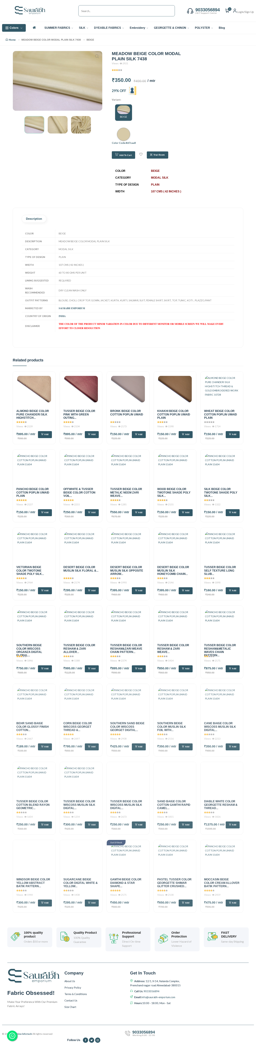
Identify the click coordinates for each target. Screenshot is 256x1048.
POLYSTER (203, 27)
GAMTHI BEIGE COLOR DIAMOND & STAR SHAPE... (125, 883)
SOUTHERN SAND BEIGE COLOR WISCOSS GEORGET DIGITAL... (127, 726)
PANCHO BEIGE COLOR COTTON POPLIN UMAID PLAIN (32, 492)
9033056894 (151, 991)
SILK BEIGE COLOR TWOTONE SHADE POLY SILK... (220, 492)
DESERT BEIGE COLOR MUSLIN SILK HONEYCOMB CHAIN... (173, 570)
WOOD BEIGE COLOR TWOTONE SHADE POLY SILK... (174, 492)
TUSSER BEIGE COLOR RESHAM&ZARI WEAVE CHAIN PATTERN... (126, 648)
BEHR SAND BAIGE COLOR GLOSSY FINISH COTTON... (32, 726)
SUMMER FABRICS (57, 27)
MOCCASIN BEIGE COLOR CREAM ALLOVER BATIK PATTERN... (221, 883)
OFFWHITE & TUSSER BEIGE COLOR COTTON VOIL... (79, 492)
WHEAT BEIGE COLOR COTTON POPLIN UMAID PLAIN (220, 414)
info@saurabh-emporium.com (158, 997)
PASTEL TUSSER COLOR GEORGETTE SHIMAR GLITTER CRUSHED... (174, 883)
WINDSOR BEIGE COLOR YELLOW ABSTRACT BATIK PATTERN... (33, 883)
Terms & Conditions (75, 994)
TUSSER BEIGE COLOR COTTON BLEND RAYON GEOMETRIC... (33, 804)
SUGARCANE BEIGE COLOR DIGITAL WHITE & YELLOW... (80, 883)
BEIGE (123, 116)
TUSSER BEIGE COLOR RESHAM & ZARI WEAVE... (173, 648)
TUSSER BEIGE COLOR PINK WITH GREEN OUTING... (79, 414)
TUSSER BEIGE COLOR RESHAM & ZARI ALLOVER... (79, 648)
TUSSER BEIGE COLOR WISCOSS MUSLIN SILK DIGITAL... (79, 804)
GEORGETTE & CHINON (170, 27)
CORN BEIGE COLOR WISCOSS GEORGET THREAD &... (77, 726)
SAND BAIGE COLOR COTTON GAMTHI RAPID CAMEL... (173, 804)
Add (46, 434)
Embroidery (138, 27)
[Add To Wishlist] (141, 154)
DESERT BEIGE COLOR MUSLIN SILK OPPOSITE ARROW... (126, 570)
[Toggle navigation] (75, 10)
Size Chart (70, 1006)
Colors (14, 27)
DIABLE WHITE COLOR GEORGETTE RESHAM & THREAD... (221, 804)
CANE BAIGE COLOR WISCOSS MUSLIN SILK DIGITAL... (220, 726)
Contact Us (70, 1000)
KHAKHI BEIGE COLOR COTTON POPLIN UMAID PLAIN (173, 414)
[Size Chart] (132, 90)
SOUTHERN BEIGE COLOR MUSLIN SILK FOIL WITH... (171, 726)
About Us (69, 981)
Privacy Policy (72, 987)
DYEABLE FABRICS (108, 27)
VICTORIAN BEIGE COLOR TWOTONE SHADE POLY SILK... (30, 570)
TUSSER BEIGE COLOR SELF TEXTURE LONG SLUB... (220, 570)
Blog (222, 27)
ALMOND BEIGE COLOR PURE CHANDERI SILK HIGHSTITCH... (32, 414)
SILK (82, 27)
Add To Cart (125, 155)
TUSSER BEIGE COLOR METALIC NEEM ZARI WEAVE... (126, 492)
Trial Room (159, 155)
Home (12, 39)
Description (34, 218)
